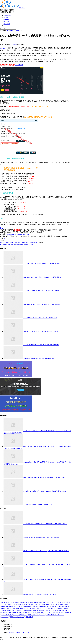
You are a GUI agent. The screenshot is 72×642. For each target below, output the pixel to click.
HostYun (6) (17, 615)
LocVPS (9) (41, 610)
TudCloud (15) (29, 606)
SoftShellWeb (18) (59, 604)
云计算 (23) (5, 604)
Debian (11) (43, 608)
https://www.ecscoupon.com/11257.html (18, 234)
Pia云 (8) (60, 610)
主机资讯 (17, 30)
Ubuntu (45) (17, 602)
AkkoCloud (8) (6, 612)
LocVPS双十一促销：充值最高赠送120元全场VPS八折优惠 (41, 291)
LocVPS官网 (19, 65)
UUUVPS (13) (6, 608)
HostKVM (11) (36, 608)
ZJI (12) (29, 608)
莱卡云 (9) (35, 610)
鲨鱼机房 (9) (20, 610)
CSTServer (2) (14, 617)
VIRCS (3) (55, 615)
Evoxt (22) (21, 604)
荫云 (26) (54, 602)
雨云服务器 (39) (33, 602)
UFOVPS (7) (5, 615)
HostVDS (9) (48, 610)
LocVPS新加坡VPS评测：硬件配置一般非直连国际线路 (40, 318)
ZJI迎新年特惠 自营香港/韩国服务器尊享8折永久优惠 (16, 244)
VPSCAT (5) (24, 615)
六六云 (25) (60, 602)
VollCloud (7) (48, 612)
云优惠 (6, 17)
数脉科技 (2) (29, 617)
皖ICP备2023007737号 (22, 632)
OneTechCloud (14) (54, 606)
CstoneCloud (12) (16, 608)
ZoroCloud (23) (13, 604)
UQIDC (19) (36, 604)
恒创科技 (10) (6, 610)
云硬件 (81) (10, 602)
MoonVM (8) (25, 612)
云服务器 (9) (28, 610)
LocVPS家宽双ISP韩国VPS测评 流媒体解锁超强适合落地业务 (42, 277)
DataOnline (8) (33, 612)
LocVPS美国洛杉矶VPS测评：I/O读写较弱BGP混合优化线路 (41, 304)
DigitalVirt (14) (64, 606)
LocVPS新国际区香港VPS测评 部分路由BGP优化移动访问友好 (42, 263)
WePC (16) (13, 606)
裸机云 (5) (31, 615)
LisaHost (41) (24, 602)
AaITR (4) (37, 615)
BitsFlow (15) (37, 606)
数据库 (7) (41, 612)
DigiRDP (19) (50, 604)
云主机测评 (7, 15)
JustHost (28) (41, 602)
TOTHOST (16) (20, 606)
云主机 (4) (49, 615)
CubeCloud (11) (51, 608)
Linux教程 (7, 24)
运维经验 (6, 19)
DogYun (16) (6, 606)
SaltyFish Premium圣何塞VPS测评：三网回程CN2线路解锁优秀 (19, 242)
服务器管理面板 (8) (16, 612)
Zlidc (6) (11, 615)
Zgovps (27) (48, 602)
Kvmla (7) (62, 612)
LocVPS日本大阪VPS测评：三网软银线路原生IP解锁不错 (40, 331)
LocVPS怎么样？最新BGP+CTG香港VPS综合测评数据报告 (41, 345)
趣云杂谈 (6, 22)
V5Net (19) (43, 604)
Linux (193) (3, 602)
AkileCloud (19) (28, 604)
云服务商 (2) (22, 617)
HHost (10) (14, 610)
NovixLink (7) (56, 612)
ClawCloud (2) (6, 617)
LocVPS (2, 48)
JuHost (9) (55, 610)
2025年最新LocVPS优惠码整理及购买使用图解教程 (38, 358)
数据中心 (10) (60, 608)
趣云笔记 (22, 8)
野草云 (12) (24, 608)
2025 (7, 110)
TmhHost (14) (45, 606)
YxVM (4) (43, 615)
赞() (1, 228)
